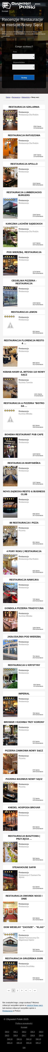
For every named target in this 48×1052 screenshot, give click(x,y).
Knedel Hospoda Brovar (24, 807)
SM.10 (9, 1039)
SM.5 (7, 1035)
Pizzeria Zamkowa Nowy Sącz (24, 750)
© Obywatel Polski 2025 (16, 1019)
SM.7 (24, 1035)
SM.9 (41, 1035)
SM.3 (32, 1032)
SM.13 (38, 1039)
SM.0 (7, 1032)
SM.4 (41, 1032)
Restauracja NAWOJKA (24, 579)
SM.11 (19, 1039)
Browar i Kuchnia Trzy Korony (24, 722)
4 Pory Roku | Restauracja (24, 551)
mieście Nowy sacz (35, 1005)
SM (24, 1048)
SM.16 (28, 1043)
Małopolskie (26, 97)
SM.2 (24, 1032)
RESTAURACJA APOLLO (24, 164)
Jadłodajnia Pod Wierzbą (24, 636)
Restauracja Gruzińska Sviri (24, 958)
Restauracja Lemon (24, 312)
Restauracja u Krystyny (24, 665)
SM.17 (38, 1043)
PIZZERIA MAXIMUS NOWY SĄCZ (24, 779)
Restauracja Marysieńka (24, 463)
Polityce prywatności (24, 1023)
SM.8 (32, 1035)
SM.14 (9, 1043)
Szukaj (24, 78)
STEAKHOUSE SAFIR (24, 867)
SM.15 (19, 1043)
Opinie (8, 97)
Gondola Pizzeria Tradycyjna (24, 608)
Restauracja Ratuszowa (24, 135)
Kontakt (5, 11)
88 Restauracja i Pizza (24, 522)
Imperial (24, 693)
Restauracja (16, 97)
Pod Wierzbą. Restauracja (24, 252)
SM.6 (15, 1035)
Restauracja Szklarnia (24, 107)
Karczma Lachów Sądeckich (24, 223)
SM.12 (28, 1039)
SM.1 (15, 1032)
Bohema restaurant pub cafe (24, 434)
